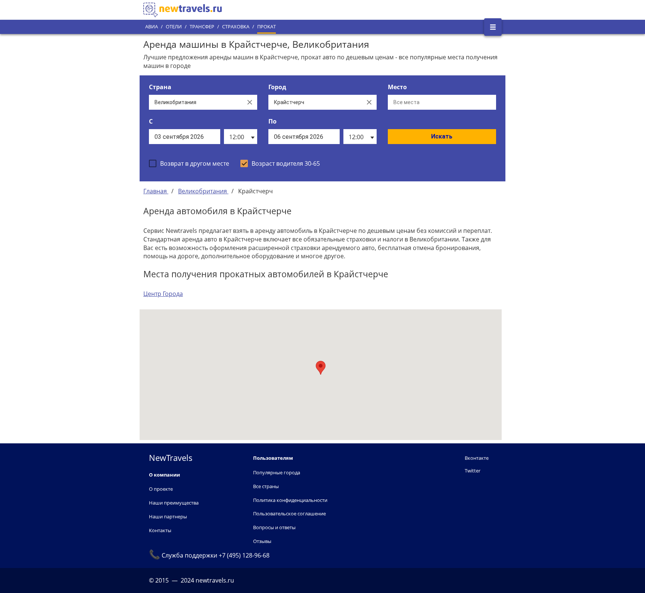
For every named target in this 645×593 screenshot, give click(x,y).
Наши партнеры (168, 516)
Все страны (266, 486)
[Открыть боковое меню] (493, 27)
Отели (174, 27)
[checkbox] (189, 163)
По (272, 121)
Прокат (266, 27)
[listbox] (240, 136)
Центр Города (163, 294)
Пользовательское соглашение (289, 513)
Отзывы (262, 541)
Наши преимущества (174, 502)
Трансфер (202, 27)
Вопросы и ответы (274, 527)
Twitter (472, 470)
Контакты (160, 530)
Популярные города (276, 472)
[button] (320, 368)
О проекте (161, 489)
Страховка (235, 27)
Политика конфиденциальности (290, 500)
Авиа (151, 27)
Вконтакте (477, 458)
